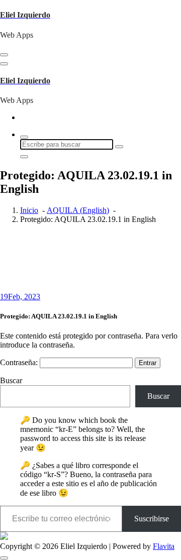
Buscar (11, 380)
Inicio (29, 210)
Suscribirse (151, 518)
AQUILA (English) (78, 210)
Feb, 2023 (20, 296)
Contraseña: (20, 362)
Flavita (163, 546)
